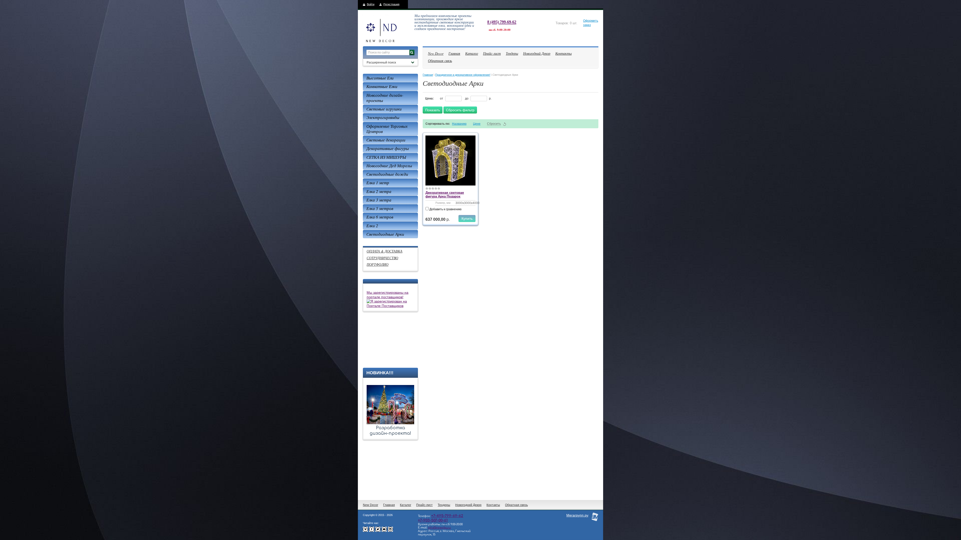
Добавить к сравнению (445, 209)
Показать (432, 110)
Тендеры (512, 53)
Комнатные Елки (381, 86)
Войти (370, 4)
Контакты (563, 53)
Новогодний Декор (536, 53)
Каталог (471, 53)
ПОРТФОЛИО (377, 264)
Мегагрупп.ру (577, 515)
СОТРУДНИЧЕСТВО (382, 258)
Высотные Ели (380, 78)
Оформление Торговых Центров (387, 128)
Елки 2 (372, 225)
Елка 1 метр (377, 183)
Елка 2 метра (378, 191)
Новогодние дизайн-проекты (384, 97)
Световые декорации (385, 140)
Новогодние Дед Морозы (389, 165)
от (442, 98)
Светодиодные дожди (387, 174)
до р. (478, 98)
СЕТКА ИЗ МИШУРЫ (386, 157)
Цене (476, 124)
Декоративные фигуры (387, 148)
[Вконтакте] (365, 530)
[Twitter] (377, 530)
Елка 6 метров (379, 217)
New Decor (435, 53)
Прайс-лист (492, 53)
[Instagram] (390, 530)
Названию (459, 124)
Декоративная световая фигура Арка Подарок (444, 194)
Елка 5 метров (379, 208)
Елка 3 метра (378, 200)
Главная (454, 53)
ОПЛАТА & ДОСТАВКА (384, 251)
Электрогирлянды (382, 117)
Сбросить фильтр (460, 110)
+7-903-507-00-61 (433, 520)
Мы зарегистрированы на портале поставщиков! (387, 294)
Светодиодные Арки (385, 234)
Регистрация (391, 4)
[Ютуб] (384, 530)
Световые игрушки (384, 109)
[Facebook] (371, 530)
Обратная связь (440, 60)
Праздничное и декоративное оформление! (462, 74)
